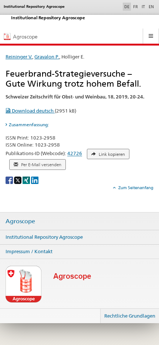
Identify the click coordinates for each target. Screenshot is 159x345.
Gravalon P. (46, 57)
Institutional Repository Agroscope (44, 237)
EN (151, 6)
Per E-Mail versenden (40, 164)
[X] (18, 180)
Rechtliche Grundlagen (129, 316)
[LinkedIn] (34, 180)
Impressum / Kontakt (29, 251)
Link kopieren (111, 154)
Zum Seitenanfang (135, 187)
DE (127, 6)
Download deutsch (33, 111)
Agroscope (20, 221)
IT (143, 6)
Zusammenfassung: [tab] (29, 124)
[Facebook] (10, 180)
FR (135, 6)
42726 (74, 154)
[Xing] (27, 180)
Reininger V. (19, 57)
